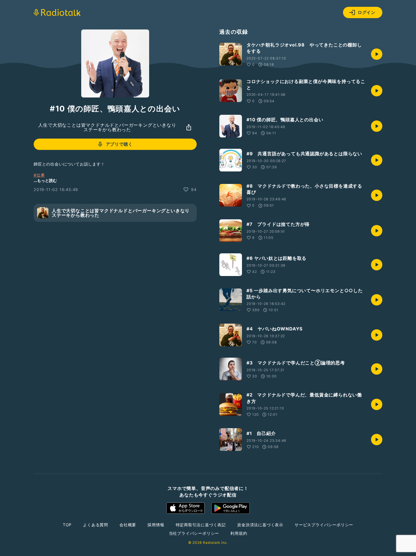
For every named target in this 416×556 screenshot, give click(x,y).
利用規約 (238, 533)
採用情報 (155, 524)
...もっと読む (45, 180)
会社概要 (127, 524)
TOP (67, 524)
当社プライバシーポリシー (194, 533)
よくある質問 (95, 524)
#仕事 (39, 175)
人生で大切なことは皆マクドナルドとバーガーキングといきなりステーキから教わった (107, 127)
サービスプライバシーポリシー (324, 524)
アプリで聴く (119, 144)
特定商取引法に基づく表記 (201, 524)
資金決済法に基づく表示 (260, 524)
